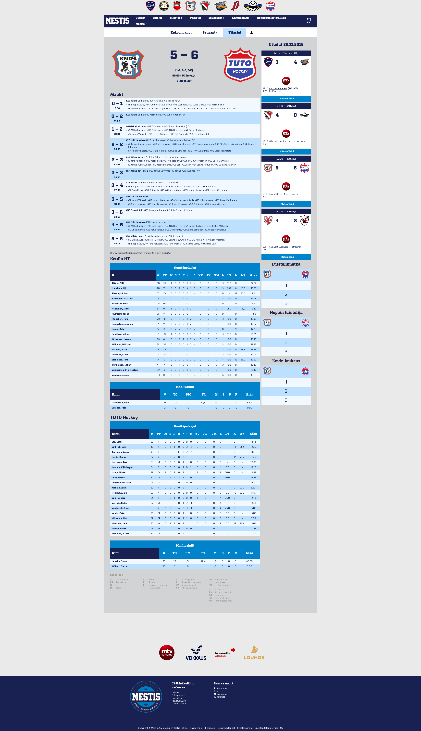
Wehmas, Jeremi (120, 533)
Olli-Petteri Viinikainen (231, 144)
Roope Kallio (174, 100)
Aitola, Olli (118, 283)
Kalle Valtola (159, 150)
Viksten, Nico (119, 407)
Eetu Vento (211, 186)
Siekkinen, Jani (120, 359)
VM (216, 275)
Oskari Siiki (137, 210)
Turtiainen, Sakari (121, 364)
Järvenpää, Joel (120, 293)
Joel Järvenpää (160, 204)
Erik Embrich (181, 134)
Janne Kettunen (228, 108)
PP (165, 275)
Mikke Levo (155, 114)
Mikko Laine (137, 100)
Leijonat (176, 692)
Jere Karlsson (138, 160)
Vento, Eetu (118, 513)
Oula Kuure (157, 126)
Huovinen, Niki (119, 288)
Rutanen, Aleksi (120, 354)
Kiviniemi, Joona (120, 313)
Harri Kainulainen (278, 88)
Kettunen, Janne (121, 308)
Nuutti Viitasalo (157, 104)
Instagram (222, 694)
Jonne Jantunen (201, 150)
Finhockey (177, 698)
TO (175, 395)
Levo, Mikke (118, 477)
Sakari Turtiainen (205, 108)
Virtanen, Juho (119, 523)
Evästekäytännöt (226, 728)
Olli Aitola (154, 190)
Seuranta (210, 32)
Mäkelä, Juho (119, 487)
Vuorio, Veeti (119, 528)
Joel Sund (273, 91)
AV (208, 275)
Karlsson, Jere (119, 462)
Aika (253, 275)
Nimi (116, 275)
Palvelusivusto (179, 700)
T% (204, 395)
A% (243, 275)
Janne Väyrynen (205, 144)
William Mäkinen (227, 164)
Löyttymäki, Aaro (121, 482)
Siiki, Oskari (118, 498)
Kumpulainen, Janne (122, 324)
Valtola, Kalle (119, 503)
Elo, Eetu (117, 441)
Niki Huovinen (176, 130)
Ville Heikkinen (276, 141)
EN (308, 22)
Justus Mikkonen (218, 190)
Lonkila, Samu (119, 561)
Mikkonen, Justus (121, 339)
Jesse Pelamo (184, 108)
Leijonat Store (179, 703)
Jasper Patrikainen (292, 247)
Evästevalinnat (244, 728)
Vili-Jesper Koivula (177, 160)
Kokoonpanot (181, 32)
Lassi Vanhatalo (202, 134)
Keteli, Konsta (120, 303)
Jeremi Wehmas (178, 104)
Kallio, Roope (119, 457)
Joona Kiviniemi (196, 190)
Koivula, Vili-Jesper (122, 467)
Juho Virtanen (174, 114)
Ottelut (157, 18)
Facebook (222, 688)
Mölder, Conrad (120, 566)
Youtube (221, 696)
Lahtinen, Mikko (120, 334)
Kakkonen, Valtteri (122, 298)
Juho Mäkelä (156, 100)
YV (200, 275)
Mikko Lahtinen (138, 108)
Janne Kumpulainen (161, 108)
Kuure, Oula (118, 329)
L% (229, 275)
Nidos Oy (278, 728)
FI (308, 19)
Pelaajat (195, 18)
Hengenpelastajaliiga (271, 18)
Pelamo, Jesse (119, 349)
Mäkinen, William (121, 344)
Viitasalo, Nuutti (121, 518)
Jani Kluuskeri (159, 140)
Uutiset (140, 18)
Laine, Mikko (118, 472)
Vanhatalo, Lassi (121, 508)
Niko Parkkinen (291, 194)
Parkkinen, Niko (120, 402)
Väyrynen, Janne (121, 375)
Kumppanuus (240, 18)
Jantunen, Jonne (120, 452)
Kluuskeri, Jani (120, 319)
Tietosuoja (210, 728)
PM (188, 395)
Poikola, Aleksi (120, 492)
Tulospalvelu (178, 695)
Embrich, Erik (119, 447)
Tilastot (234, 32)
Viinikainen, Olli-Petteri (125, 370)
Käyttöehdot (196, 728)
